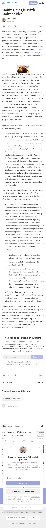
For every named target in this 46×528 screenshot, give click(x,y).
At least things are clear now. (13, 435)
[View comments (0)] (9, 26)
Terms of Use (35, 497)
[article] (23, 436)
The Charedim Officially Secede (16, 432)
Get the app (34, 518)
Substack (12, 523)
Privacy (21, 512)
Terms (28, 512)
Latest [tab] (10, 426)
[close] (39, 447)
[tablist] (11, 398)
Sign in (41, 3)
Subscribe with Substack (24, 492)
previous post (32, 52)
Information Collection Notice (30, 499)
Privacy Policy (24, 501)
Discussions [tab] (19, 426)
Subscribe (33, 3)
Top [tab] (4, 426)
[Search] (42, 426)
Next (38, 383)
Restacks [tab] (16, 398)
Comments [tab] (7, 398)
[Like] (4, 26)
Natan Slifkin (11, 19)
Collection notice (37, 512)
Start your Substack (17, 518)
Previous (9, 383)
